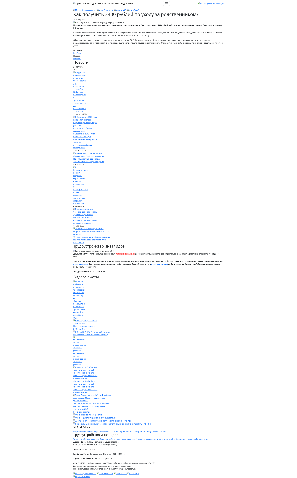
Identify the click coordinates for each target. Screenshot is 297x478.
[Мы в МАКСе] (120, 10)
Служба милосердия (157, 431)
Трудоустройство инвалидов (86, 439)
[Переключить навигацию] (166, 3)
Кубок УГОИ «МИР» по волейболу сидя (90, 334)
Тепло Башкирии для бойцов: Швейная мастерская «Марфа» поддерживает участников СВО (91, 406)
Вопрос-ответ (202, 439)
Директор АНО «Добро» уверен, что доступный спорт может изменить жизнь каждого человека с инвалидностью (85, 387)
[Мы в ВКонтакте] (105, 10)
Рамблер (77, 53)
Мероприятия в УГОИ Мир (85, 431)
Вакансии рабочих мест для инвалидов (117, 439)
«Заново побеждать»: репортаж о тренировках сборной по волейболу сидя (79, 309)
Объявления (104, 431)
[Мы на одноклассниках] (84, 10)
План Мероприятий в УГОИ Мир (124, 431)
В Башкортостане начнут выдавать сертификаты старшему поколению (80, 195)
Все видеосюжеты (81, 412)
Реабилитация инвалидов (184, 439)
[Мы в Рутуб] (133, 10)
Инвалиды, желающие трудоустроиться (154, 439)
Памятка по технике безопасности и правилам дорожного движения (85, 220)
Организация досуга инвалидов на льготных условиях (79, 359)
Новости (77, 58)
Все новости (78, 242)
